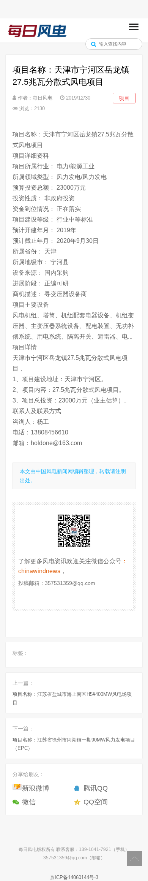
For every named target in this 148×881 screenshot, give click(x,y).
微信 (29, 802)
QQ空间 (95, 802)
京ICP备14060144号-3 (74, 877)
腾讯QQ (95, 788)
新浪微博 (35, 788)
